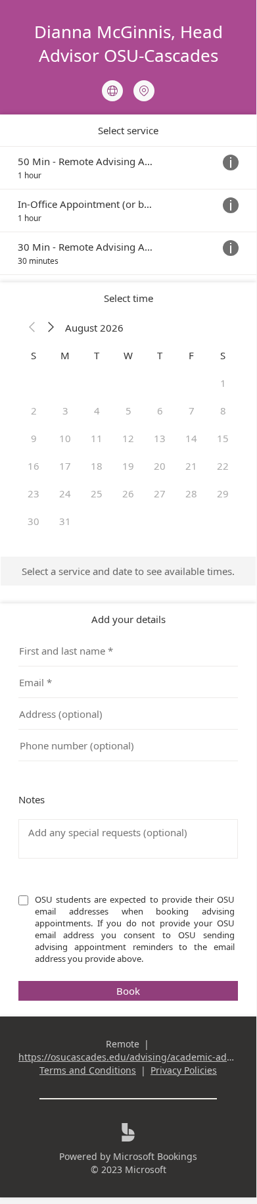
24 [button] (65, 493)
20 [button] (160, 465)
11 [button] (97, 438)
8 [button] (223, 410)
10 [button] (65, 438)
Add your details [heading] (128, 619)
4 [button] (97, 410)
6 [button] (160, 410)
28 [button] (191, 493)
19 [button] (128, 465)
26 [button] (128, 493)
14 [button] (191, 438)
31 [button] (65, 521)
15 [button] (223, 438)
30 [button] (33, 521)
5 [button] (128, 410)
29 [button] (223, 493)
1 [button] (223, 382)
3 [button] (65, 410)
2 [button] (34, 410)
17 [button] (65, 465)
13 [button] (160, 438)
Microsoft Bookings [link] (155, 1156)
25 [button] (97, 493)
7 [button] (192, 410)
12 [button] (128, 438)
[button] (32, 327)
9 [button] (34, 438)
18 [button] (97, 465)
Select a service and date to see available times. (128, 571)
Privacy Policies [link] (184, 1070)
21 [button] (191, 465)
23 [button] (33, 493)
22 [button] (223, 465)
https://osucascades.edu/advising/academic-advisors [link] (135, 1057)
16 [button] (33, 465)
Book (128, 990)
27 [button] (160, 493)
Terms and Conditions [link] (87, 1070)
